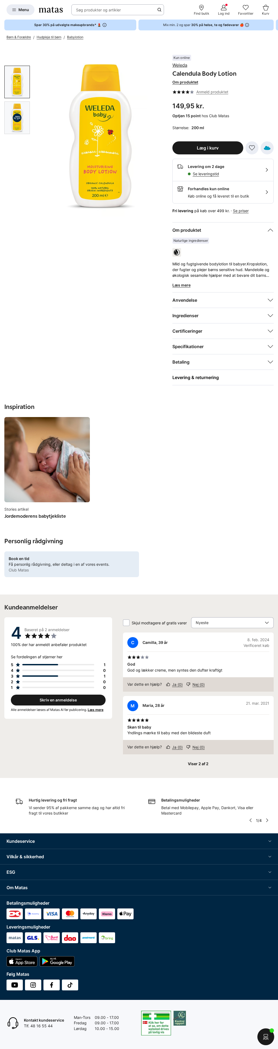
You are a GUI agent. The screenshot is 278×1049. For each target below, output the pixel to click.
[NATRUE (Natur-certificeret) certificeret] (176, 252)
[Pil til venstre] (250, 820)
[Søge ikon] (159, 9)
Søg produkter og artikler (98, 10)
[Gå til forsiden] (51, 9)
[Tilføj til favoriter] (251, 147)
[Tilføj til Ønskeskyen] (267, 147)
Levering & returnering (195, 377)
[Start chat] (265, 1036)
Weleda (179, 65)
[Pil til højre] (273, 25)
